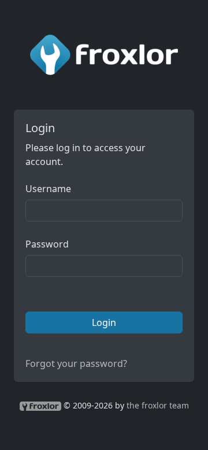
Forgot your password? (76, 363)
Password (47, 244)
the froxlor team (158, 405)
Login (104, 322)
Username (48, 188)
